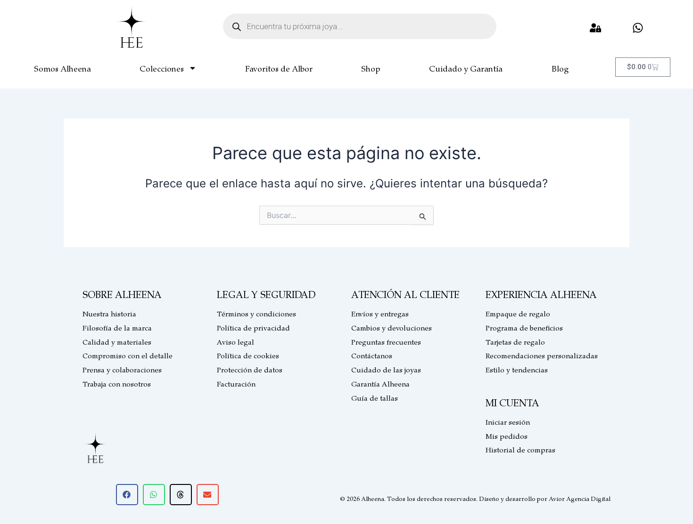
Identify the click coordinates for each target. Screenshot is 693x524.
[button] (127, 494)
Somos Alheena (62, 68)
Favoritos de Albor (279, 68)
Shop (370, 68)
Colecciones (162, 68)
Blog (560, 68)
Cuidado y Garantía (466, 68)
